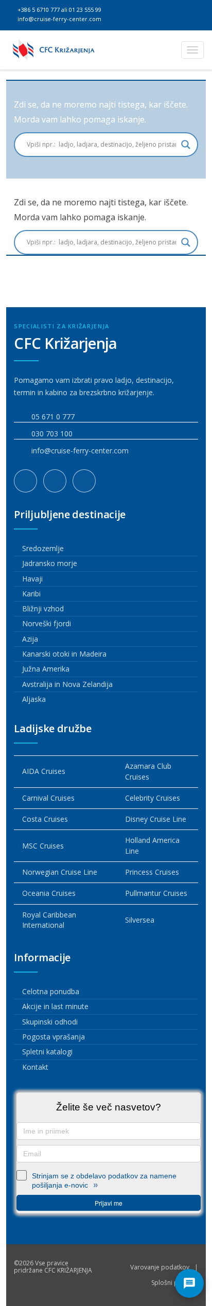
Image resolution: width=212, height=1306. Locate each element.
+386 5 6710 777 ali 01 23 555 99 (58, 9)
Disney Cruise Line (155, 819)
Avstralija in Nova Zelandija (67, 684)
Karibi (31, 593)
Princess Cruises (152, 872)
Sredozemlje (43, 548)
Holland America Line (152, 845)
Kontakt (35, 1067)
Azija (30, 639)
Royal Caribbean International (49, 920)
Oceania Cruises (49, 893)
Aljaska (34, 699)
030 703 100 (52, 433)
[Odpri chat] (189, 1283)
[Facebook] (25, 480)
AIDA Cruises (43, 771)
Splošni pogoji (172, 1282)
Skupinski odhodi (50, 1022)
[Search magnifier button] (186, 144)
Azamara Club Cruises (148, 771)
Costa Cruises (45, 819)
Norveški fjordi (46, 623)
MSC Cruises (43, 846)
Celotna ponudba (50, 991)
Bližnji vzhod (43, 608)
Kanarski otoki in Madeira (64, 654)
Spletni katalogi (47, 1051)
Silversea (139, 920)
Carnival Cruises (48, 798)
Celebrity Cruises (152, 798)
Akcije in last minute (55, 1006)
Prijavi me (108, 1202)
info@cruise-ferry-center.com (58, 19)
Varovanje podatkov (159, 1267)
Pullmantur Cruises (156, 893)
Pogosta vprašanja (53, 1037)
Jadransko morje (49, 563)
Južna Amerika (45, 669)
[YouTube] (84, 480)
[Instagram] (54, 480)
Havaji (32, 579)
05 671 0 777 (53, 416)
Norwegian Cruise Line (59, 872)
